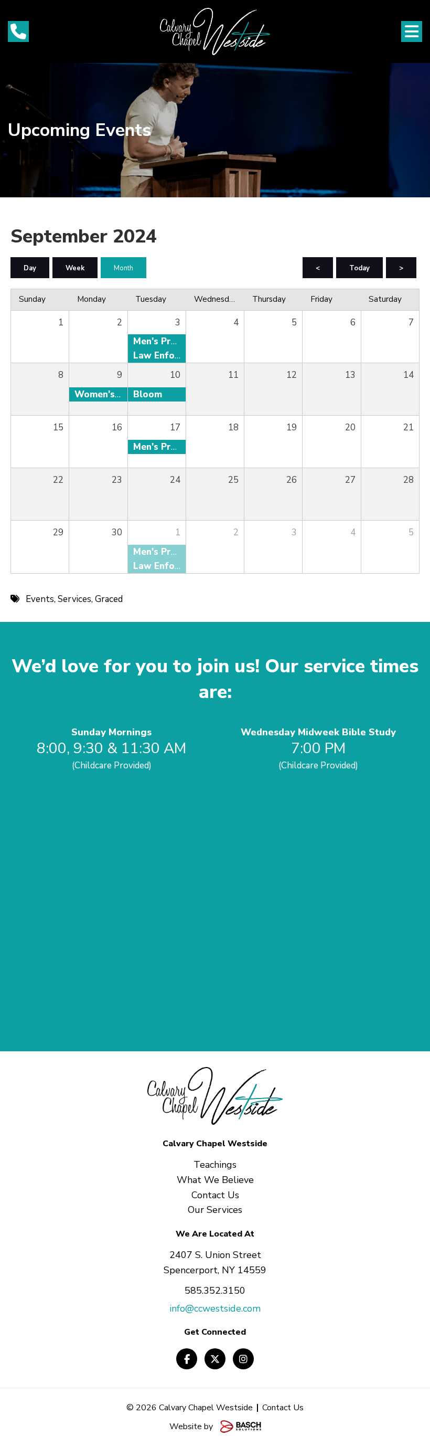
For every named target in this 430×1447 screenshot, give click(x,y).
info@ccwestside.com (215, 1308)
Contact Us (283, 1407)
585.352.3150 (215, 1290)
